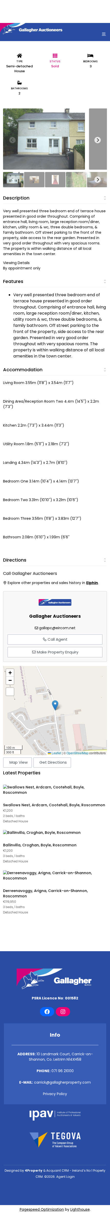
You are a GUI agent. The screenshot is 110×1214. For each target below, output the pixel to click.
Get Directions (53, 762)
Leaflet (56, 753)
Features (13, 281)
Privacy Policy (55, 1093)
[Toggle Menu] (104, 34)
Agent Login (65, 1176)
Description (16, 198)
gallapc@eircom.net (57, 627)
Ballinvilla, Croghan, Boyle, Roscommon (39, 845)
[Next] (97, 140)
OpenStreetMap (78, 753)
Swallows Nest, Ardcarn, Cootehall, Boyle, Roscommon (54, 805)
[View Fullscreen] (10, 692)
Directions (14, 560)
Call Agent (57, 639)
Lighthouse (80, 1209)
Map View (18, 762)
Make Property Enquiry (57, 652)
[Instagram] (63, 1011)
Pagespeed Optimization (42, 1209)
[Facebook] (47, 1011)
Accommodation (22, 369)
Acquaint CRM (57, 1170)
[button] (55, 705)
